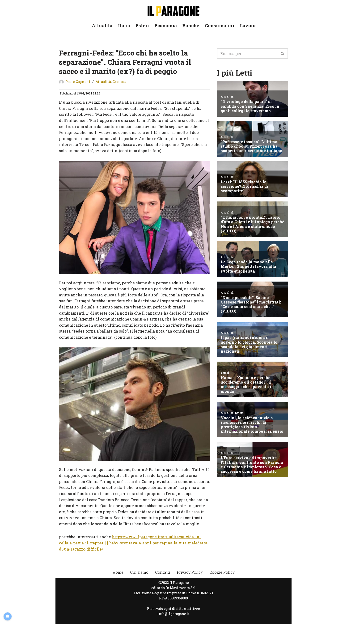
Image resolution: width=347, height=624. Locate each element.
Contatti (162, 572)
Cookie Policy (222, 572)
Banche (190, 25)
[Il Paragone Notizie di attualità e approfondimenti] (173, 10)
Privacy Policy (190, 572)
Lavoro (247, 25)
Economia (166, 25)
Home (118, 572)
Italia (124, 25)
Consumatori (219, 25)
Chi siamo (139, 572)
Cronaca (119, 81)
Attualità (102, 25)
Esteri (142, 25)
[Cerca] (282, 53)
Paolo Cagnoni (77, 81)
